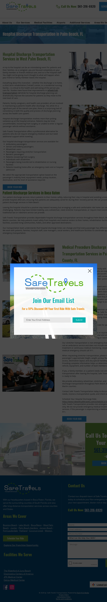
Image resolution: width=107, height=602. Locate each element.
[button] (89, 271)
